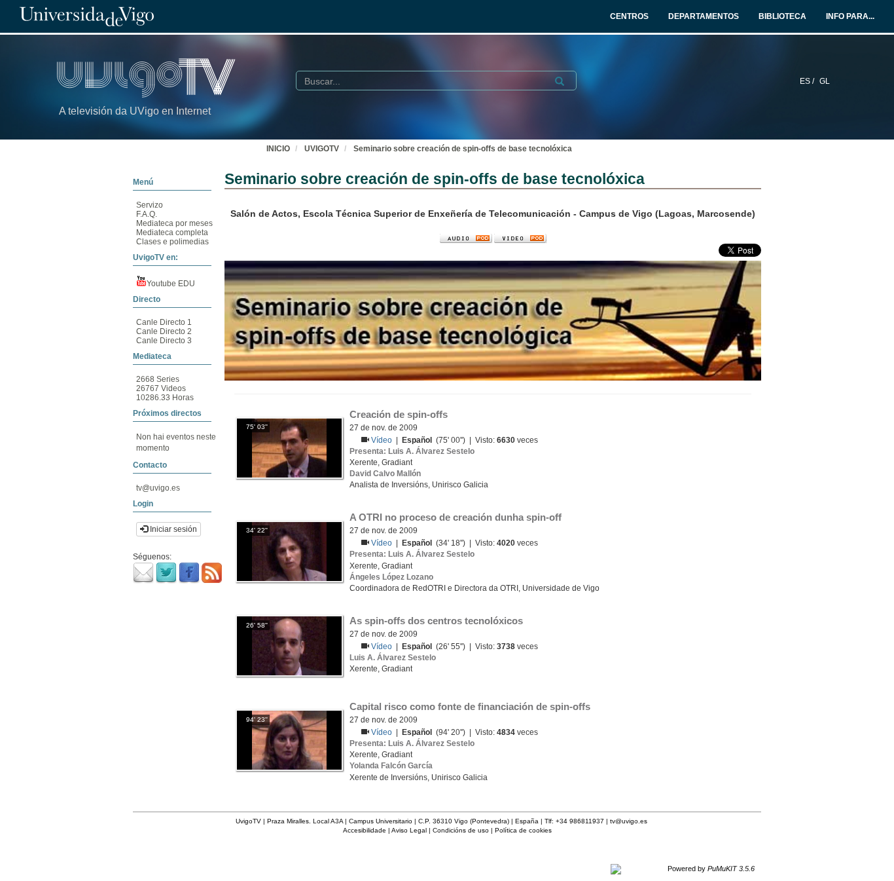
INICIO (278, 148)
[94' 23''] (289, 740)
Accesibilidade (364, 830)
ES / (808, 81)
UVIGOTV (321, 148)
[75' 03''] (289, 447)
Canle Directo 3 (164, 340)
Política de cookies (523, 830)
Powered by (711, 868)
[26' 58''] (289, 645)
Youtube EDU (171, 283)
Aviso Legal (409, 830)
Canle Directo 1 (164, 322)
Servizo (149, 205)
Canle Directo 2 (164, 331)
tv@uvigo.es (158, 488)
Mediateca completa (172, 232)
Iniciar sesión (172, 529)
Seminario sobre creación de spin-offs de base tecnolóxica (462, 148)
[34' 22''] (289, 550)
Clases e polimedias (172, 241)
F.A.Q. (146, 214)
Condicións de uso (461, 830)
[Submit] (559, 81)
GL (824, 81)
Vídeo (382, 440)
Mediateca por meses (174, 223)
